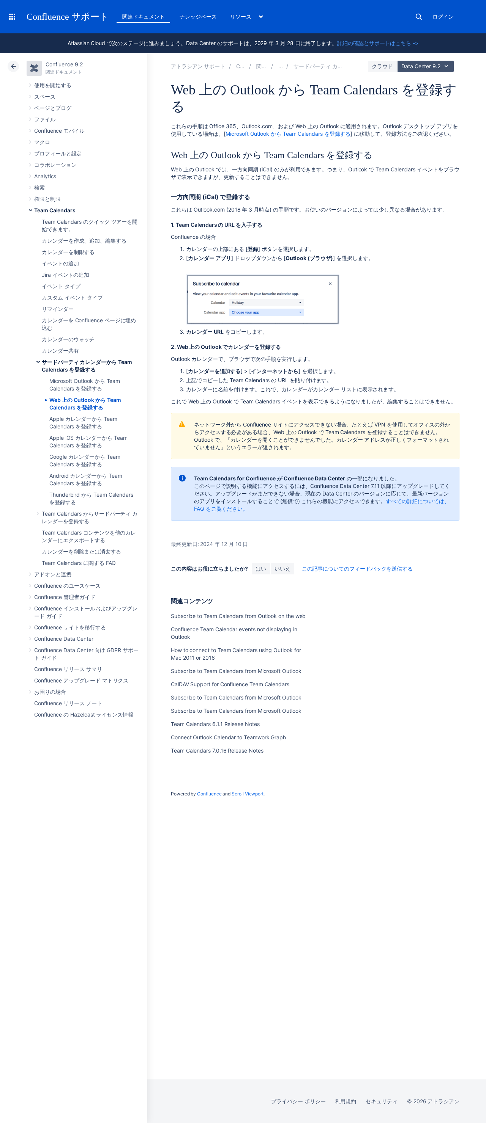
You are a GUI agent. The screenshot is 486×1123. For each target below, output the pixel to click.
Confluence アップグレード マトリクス (81, 680)
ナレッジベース (198, 16)
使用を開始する (52, 85)
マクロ (42, 142)
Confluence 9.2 (64, 64)
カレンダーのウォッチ (68, 339)
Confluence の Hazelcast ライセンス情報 (83, 714)
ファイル (44, 119)
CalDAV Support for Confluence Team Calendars (230, 684)
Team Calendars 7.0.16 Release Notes (217, 750)
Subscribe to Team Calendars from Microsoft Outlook (236, 671)
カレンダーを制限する (68, 252)
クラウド (382, 66)
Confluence (209, 794)
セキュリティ (382, 1101)
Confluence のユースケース (67, 585)
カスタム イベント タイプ (72, 297)
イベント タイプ (61, 286)
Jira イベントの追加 (65, 274)
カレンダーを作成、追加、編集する (84, 240)
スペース (44, 96)
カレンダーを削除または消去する (81, 551)
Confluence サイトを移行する (70, 627)
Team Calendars (55, 210)
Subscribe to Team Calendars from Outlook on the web (238, 616)
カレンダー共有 (60, 350)
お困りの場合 (50, 692)
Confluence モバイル (59, 130)
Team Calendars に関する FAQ (79, 563)
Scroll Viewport (248, 794)
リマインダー (58, 309)
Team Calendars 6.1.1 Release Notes (215, 724)
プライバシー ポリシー (298, 1101)
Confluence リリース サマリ (68, 669)
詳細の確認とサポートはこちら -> (377, 43)
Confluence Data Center (63, 638)
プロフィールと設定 (58, 153)
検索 (419, 17)
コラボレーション (55, 165)
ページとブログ (52, 108)
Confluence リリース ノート (68, 703)
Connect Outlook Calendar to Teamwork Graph (228, 737)
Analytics (45, 176)
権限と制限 (47, 199)
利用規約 (346, 1101)
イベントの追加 (60, 263)
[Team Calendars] (280, 66)
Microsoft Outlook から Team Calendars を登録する (288, 133)
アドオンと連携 (52, 574)
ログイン (443, 16)
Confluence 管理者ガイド (64, 597)
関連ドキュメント (143, 16)
